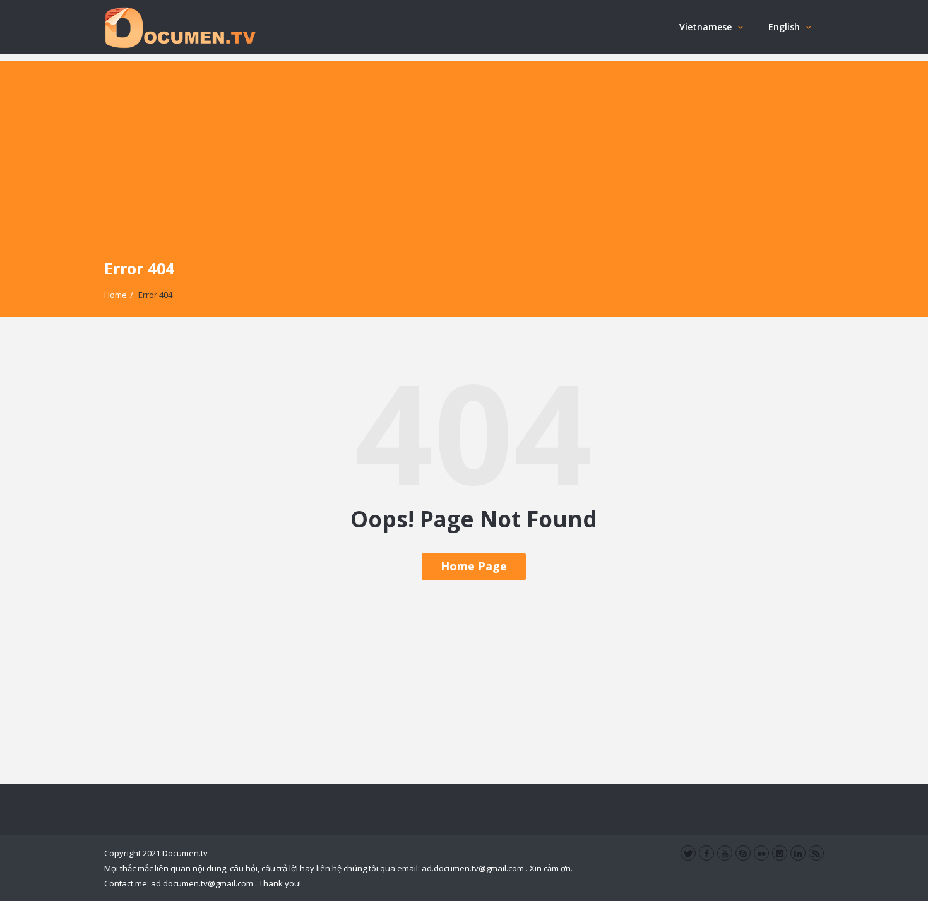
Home (115, 294)
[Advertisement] (464, 149)
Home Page (474, 566)
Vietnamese (705, 27)
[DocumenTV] (180, 27)
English (784, 27)
